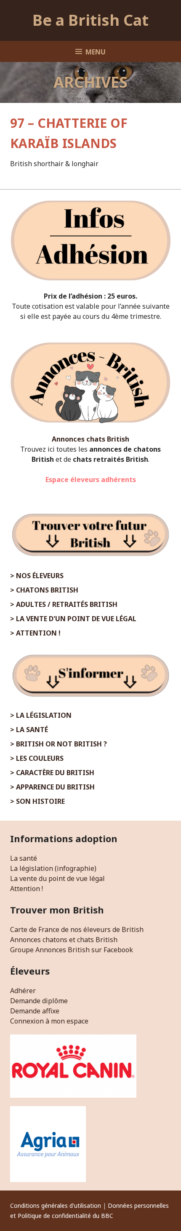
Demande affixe (34, 1011)
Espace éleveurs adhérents (90, 479)
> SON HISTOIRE (37, 801)
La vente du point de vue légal (57, 878)
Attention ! (26, 888)
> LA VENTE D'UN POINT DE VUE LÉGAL (73, 618)
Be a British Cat (90, 20)
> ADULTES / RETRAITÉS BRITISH (63, 604)
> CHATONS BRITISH (44, 590)
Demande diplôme (39, 1000)
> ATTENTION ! (35, 633)
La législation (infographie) (53, 868)
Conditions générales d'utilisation (55, 1205)
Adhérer (23, 990)
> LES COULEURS (37, 758)
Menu (95, 52)
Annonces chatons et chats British (63, 939)
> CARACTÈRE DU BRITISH (52, 772)
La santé (23, 858)
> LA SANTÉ (29, 729)
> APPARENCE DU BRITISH (52, 787)
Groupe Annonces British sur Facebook (71, 949)
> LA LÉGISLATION (41, 715)
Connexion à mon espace (49, 1021)
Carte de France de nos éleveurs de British (77, 929)
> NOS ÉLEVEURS (37, 575)
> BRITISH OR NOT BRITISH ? (58, 744)
